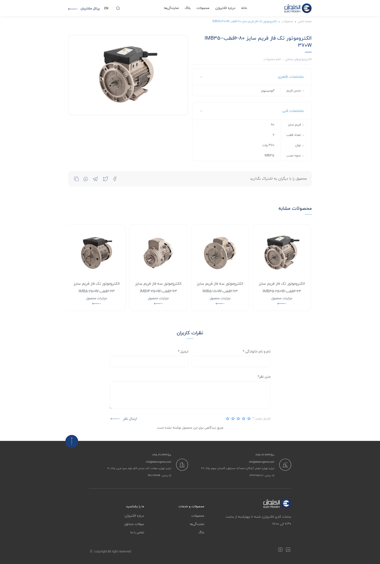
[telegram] (95, 179)
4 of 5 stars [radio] (232, 418)
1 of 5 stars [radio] (248, 418)
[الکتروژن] (298, 8)
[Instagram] (280, 550)
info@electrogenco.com (261, 462)
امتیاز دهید (262, 418)
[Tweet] (105, 179)
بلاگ (188, 8)
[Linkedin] (288, 550)
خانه (244, 8)
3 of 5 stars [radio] (237, 418)
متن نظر (264, 376)
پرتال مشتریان (90, 8)
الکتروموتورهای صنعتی (298, 59)
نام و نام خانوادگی (257, 351)
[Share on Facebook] (114, 179)
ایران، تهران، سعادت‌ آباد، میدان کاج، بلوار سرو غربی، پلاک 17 (139, 468)
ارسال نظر (130, 418)
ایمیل (183, 351)
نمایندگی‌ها (171, 8)
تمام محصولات (272, 59)
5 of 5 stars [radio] (226, 418)
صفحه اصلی (305, 21)
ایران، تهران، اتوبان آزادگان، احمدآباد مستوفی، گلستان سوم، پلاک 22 (237, 468)
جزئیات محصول (282, 298)
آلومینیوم (268, 91)
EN (106, 8)
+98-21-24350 (264, 455)
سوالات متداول (134, 524)
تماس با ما (137, 532)
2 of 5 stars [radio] (242, 418)
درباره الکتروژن (225, 8)
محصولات (203, 8)
